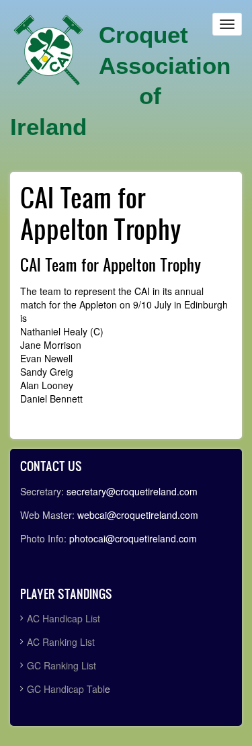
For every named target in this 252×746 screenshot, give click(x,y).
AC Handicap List (65, 618)
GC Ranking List (61, 665)
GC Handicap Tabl (66, 689)
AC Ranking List (61, 642)
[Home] (48, 50)
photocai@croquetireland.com (133, 538)
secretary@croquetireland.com (132, 491)
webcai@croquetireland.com (137, 515)
